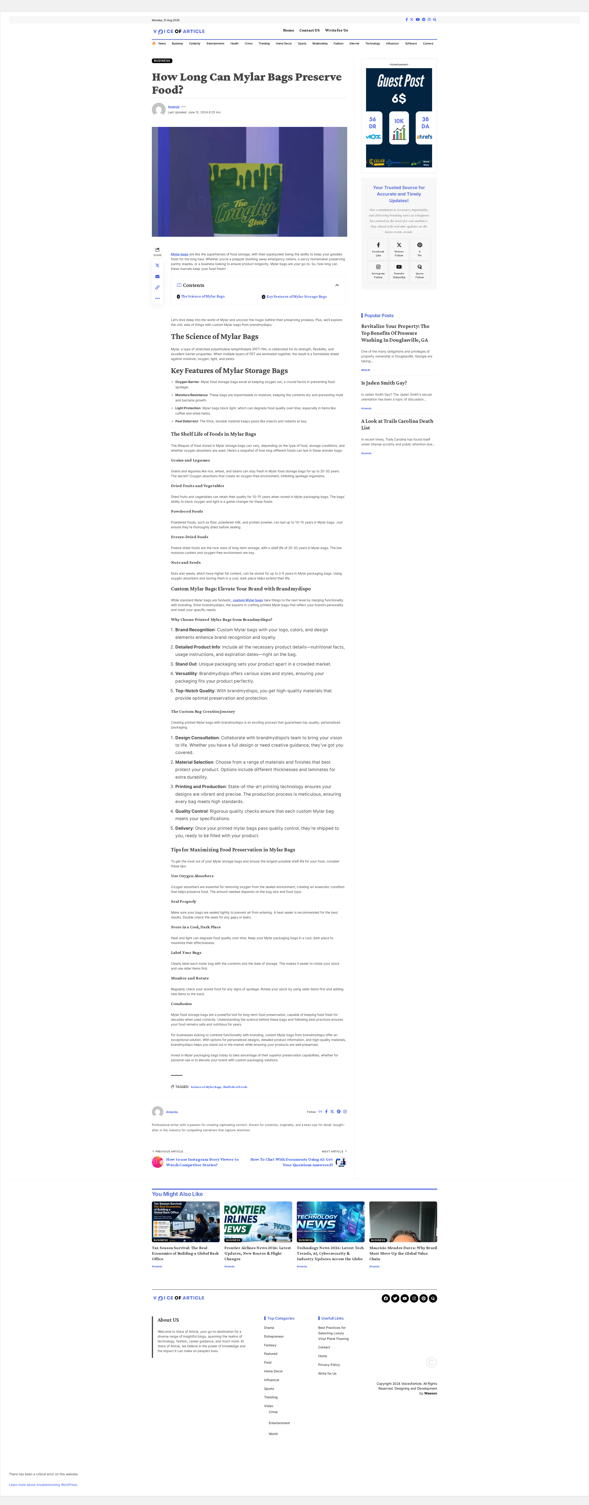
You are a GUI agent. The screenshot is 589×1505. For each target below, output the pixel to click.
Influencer (392, 43)
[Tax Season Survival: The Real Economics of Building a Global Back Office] (186, 1221)
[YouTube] (418, 20)
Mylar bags (179, 254)
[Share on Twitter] (157, 265)
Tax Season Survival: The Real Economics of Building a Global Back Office (185, 1253)
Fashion (338, 43)
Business (177, 43)
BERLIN (365, 370)
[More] (157, 298)
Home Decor (284, 43)
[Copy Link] (157, 287)
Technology (372, 43)
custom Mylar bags (248, 600)
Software (411, 43)
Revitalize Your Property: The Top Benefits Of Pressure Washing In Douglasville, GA (395, 333)
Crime (249, 43)
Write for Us (327, 1373)
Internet (354, 43)
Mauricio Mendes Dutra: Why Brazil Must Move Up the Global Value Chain (403, 1253)
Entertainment (215, 43)
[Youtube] (399, 272)
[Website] (320, 1112)
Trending (264, 43)
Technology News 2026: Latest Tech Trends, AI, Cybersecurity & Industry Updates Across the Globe (330, 1253)
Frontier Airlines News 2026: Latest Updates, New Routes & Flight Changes (257, 1253)
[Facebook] (406, 20)
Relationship (320, 43)
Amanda (173, 106)
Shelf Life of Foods (235, 1087)
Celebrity (195, 43)
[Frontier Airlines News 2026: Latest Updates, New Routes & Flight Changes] (258, 1221)
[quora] (434, 19)
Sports (302, 43)
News (162, 43)
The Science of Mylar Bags (203, 296)
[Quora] (420, 272)
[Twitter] (412, 20)
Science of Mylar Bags (206, 1087)
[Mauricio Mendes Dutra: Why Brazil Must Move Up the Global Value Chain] (403, 1221)
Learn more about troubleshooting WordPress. (43, 1485)
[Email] (157, 276)
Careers (428, 43)
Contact (324, 1347)
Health (235, 43)
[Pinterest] (424, 20)
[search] (433, 31)
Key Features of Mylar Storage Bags (296, 296)
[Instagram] (429, 20)
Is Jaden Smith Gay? (384, 383)
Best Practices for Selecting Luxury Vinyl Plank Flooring (333, 1333)
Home (322, 1356)
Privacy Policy (329, 1365)
